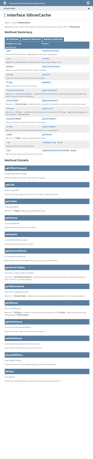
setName (45, 142)
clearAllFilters (49, 51)
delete (45, 59)
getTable (46, 134)
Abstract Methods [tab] (53, 39)
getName (45, 82)
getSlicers (47, 108)
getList (45, 74)
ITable (9, 134)
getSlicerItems (49, 100)
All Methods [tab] (12, 39)
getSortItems (48, 119)
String (9, 82)
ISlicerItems (12, 100)
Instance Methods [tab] (31, 39)
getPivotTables (49, 90)
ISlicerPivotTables (15, 90)
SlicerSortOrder (13, 119)
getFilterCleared (50, 66)
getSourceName (48, 127)
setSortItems (48, 150)
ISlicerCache (9, 8)
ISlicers (10, 108)
